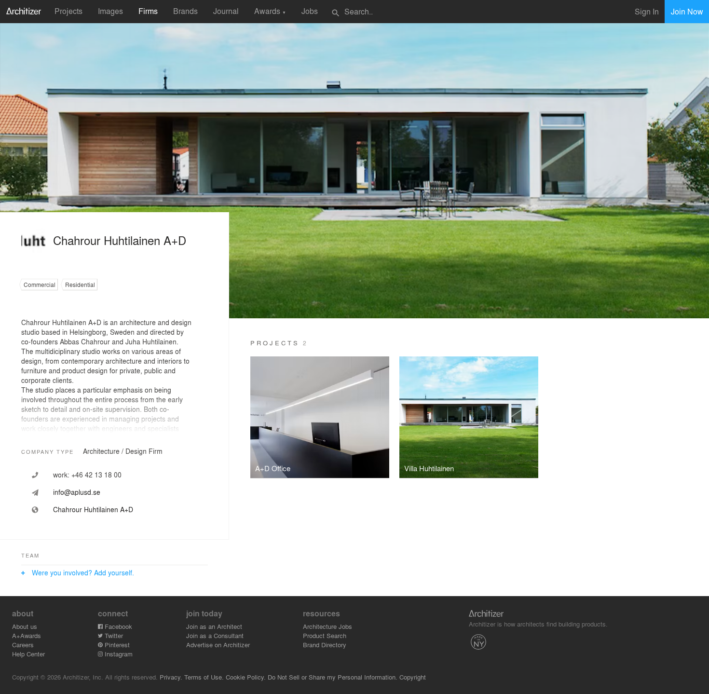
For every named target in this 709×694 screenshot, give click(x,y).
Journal (226, 10)
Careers (23, 644)
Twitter (113, 635)
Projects (68, 10)
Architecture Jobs (327, 626)
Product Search (324, 635)
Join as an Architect (214, 626)
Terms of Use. (204, 676)
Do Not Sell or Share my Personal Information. (332, 676)
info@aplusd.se (76, 492)
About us (24, 626)
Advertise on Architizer (218, 644)
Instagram (118, 653)
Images (110, 10)
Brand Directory (324, 644)
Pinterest (116, 644)
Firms (148, 10)
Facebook (117, 626)
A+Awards (26, 635)
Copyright (412, 676)
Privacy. (171, 676)
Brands (185, 10)
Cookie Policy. (246, 676)
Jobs (309, 10)
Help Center (28, 653)
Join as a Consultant (215, 635)
